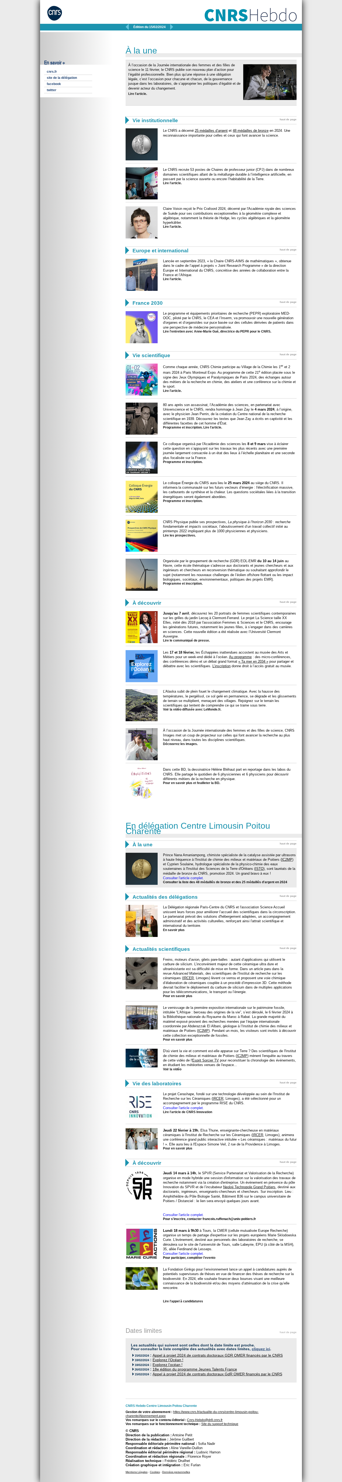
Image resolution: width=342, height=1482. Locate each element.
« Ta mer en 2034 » (253, 661)
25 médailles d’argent (211, 131)
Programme (172, 462)
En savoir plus (174, 930)
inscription (194, 462)
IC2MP (287, 860)
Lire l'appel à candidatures (183, 1301)
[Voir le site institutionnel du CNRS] (59, 15)
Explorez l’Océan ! (168, 1360)
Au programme (240, 657)
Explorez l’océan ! (167, 1365)
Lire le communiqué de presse (186, 640)
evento (210, 1257)
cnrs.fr (52, 72)
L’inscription (221, 666)
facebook (54, 84)
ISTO (259, 869)
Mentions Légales (136, 1472)
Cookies (155, 1472)
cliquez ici (261, 1349)
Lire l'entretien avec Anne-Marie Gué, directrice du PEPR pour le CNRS (216, 331)
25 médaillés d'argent (258, 882)
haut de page (288, 119)
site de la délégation (62, 78)
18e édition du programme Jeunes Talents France (195, 1369)
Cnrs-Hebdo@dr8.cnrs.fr (205, 1420)
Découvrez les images (180, 744)
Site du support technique (219, 1424)
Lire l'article (137, 93)
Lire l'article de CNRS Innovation (188, 1112)
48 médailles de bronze (251, 131)
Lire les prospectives (179, 535)
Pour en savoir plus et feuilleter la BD (191, 783)
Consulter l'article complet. (183, 878)
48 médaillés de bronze (213, 882)
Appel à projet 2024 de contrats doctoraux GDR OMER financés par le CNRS (218, 1355)
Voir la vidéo (172, 1069)
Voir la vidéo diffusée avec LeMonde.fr (191, 709)
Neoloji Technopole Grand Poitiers (249, 1187)
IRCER (188, 978)
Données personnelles (176, 1472)
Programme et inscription (182, 427)
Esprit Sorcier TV (205, 1060)
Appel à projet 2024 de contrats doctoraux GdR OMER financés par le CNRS (217, 1374)
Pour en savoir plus (177, 996)
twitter (51, 90)
